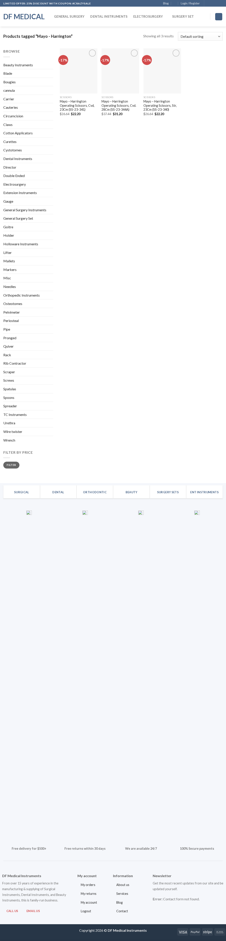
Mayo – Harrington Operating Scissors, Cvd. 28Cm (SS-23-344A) (119, 105)
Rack (7, 355)
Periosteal (11, 320)
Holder (8, 235)
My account (89, 902)
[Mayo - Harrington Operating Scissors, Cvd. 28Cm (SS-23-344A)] (120, 70)
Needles (9, 286)
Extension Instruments (20, 192)
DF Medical (24, 16)
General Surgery (69, 16)
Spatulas (9, 389)
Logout (86, 911)
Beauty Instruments (18, 65)
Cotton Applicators (18, 133)
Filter (11, 465)
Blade (7, 73)
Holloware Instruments (20, 244)
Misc (7, 278)
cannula (9, 90)
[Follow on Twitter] (216, 3)
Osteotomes (12, 303)
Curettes (10, 141)
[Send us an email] (220, 3)
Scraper (9, 372)
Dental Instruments (108, 16)
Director (9, 167)
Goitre (8, 227)
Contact (122, 911)
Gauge (8, 201)
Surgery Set (183, 16)
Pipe (6, 329)
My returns (88, 893)
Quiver (8, 346)
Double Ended (14, 175)
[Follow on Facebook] (208, 3)
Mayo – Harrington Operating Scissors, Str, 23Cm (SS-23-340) (160, 105)
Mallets (9, 261)
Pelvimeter (11, 312)
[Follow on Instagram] (212, 3)
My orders (88, 885)
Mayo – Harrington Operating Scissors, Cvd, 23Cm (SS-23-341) (77, 105)
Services (122, 893)
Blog (166, 3)
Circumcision (13, 116)
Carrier (8, 99)
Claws (8, 124)
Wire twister (12, 431)
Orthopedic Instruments (21, 295)
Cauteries (10, 107)
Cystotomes (12, 150)
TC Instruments (15, 414)
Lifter (7, 252)
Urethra (9, 423)
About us (122, 885)
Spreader (10, 406)
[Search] (204, 16)
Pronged (9, 338)
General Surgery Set (18, 218)
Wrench (9, 440)
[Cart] (218, 16)
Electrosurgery (148, 16)
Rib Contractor (14, 363)
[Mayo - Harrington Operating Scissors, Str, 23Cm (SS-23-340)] (162, 70)
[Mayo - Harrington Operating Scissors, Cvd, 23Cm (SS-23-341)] (78, 70)
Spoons (8, 397)
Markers (10, 269)
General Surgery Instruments (24, 210)
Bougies (9, 82)
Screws (8, 380)
